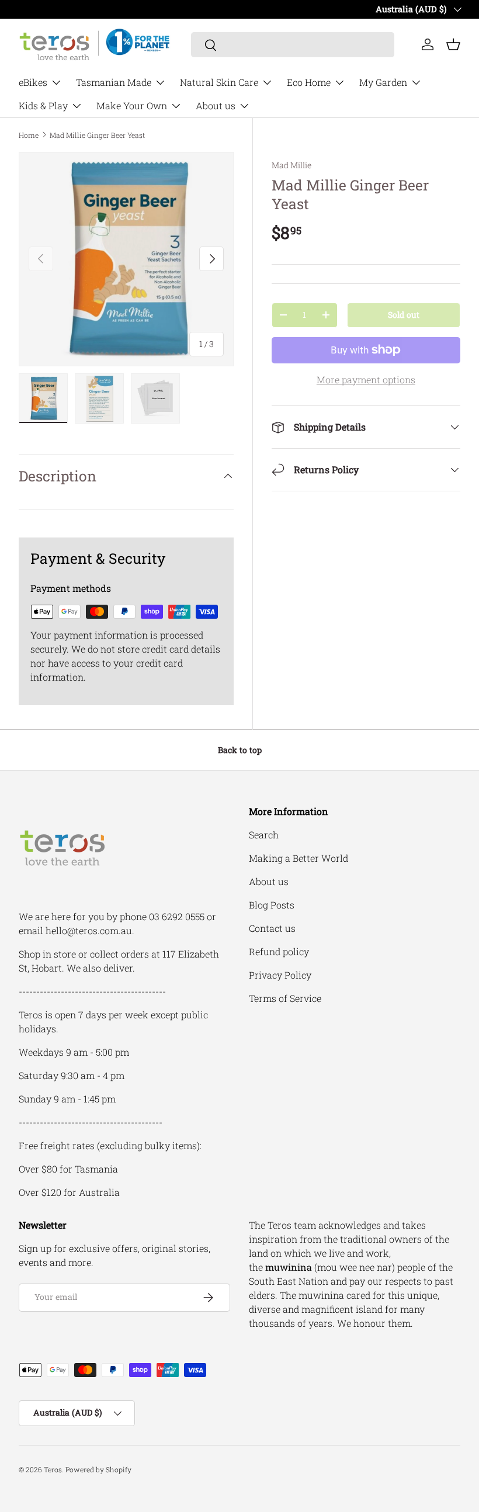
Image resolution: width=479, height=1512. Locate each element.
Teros (53, 1469)
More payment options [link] (366, 379)
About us (269, 881)
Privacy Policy (280, 975)
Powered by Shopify (98, 1469)
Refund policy (279, 951)
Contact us (272, 928)
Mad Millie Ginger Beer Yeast (97, 135)
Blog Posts (271, 905)
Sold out (403, 314)
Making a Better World (298, 858)
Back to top (240, 749)
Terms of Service (285, 998)
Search (264, 834)
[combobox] (292, 44)
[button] (453, 44)
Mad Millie (291, 165)
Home (29, 135)
